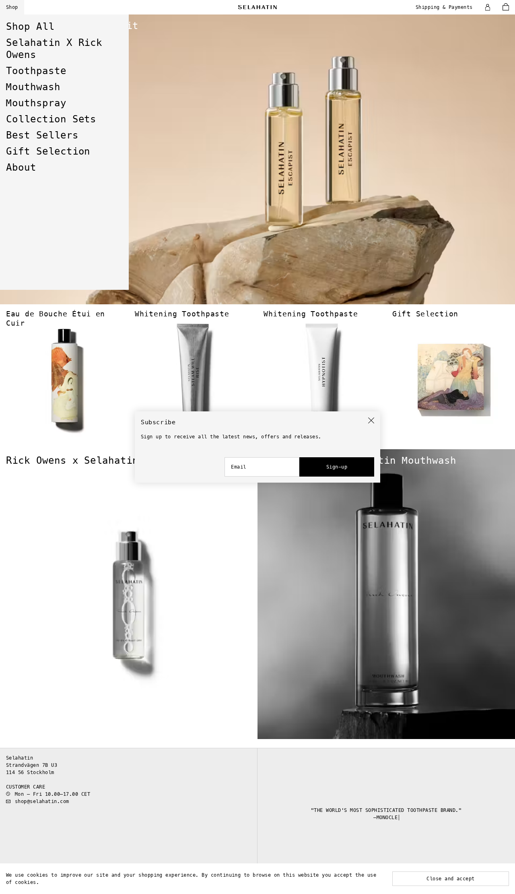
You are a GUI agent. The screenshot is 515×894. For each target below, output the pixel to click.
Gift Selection (48, 151)
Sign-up (336, 467)
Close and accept (450, 879)
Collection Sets (51, 119)
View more (11, 16)
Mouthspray (36, 103)
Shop (12, 7)
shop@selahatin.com (42, 801)
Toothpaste (36, 70)
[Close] (371, 420)
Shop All (30, 26)
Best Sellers (42, 135)
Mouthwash (33, 87)
